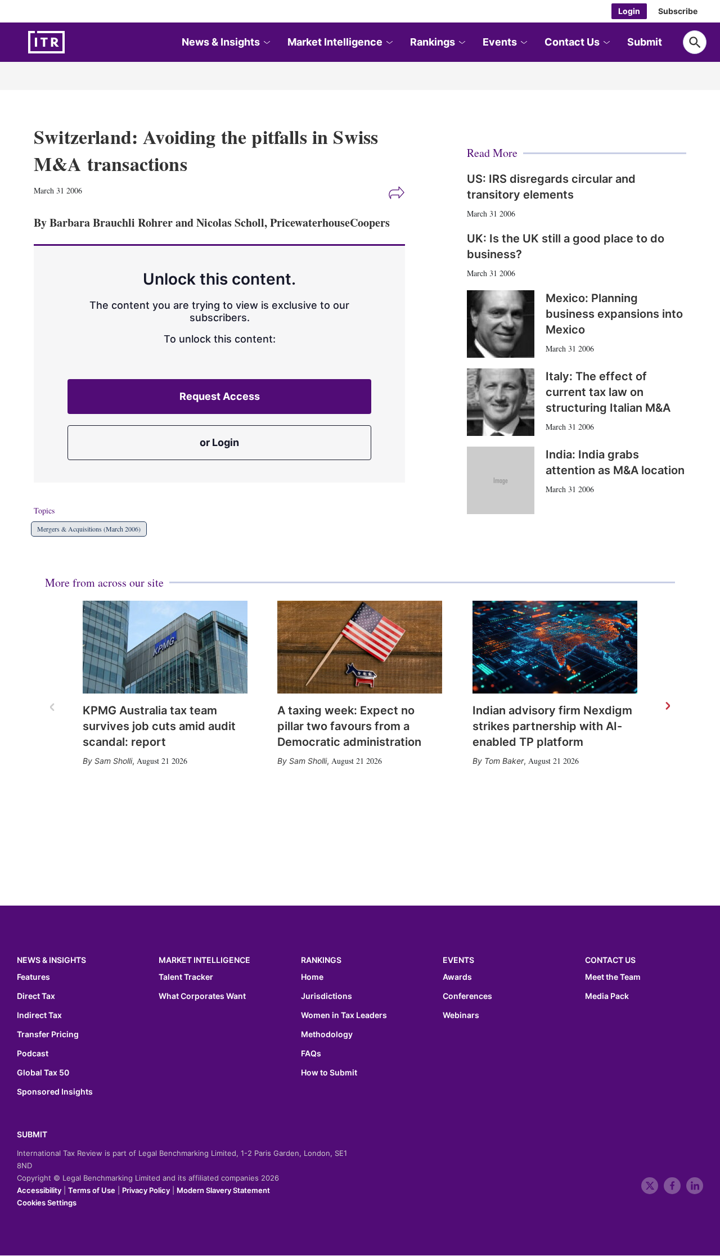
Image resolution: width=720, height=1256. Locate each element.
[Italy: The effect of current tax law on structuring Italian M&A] (500, 402)
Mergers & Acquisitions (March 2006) (89, 528)
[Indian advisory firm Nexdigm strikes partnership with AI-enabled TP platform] (554, 647)
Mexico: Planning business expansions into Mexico (614, 313)
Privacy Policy (146, 1190)
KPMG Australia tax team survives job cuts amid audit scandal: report (159, 726)
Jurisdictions (326, 996)
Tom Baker (504, 761)
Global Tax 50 (43, 1073)
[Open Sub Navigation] (266, 42)
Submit (644, 42)
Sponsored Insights (55, 1092)
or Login (219, 442)
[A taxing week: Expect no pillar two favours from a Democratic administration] (359, 647)
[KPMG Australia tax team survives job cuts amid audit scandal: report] (165, 647)
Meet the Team (613, 977)
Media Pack (607, 996)
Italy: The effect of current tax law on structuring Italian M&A (608, 392)
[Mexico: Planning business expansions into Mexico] (500, 324)
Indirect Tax (39, 1015)
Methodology (327, 1034)
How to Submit (329, 1073)
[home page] (73, 42)
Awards (457, 977)
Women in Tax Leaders (344, 1015)
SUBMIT (32, 1134)
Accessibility (39, 1190)
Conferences (467, 996)
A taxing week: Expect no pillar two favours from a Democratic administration (349, 726)
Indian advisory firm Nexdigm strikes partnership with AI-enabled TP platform (552, 726)
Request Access (219, 396)
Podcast (32, 1053)
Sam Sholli (113, 761)
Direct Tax (36, 996)
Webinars (461, 1015)
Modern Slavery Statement (223, 1190)
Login (629, 11)
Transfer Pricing (48, 1034)
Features (33, 977)
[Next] (667, 706)
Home (312, 977)
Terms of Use (91, 1190)
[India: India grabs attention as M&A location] (500, 480)
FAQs (311, 1053)
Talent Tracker (186, 977)
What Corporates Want (202, 996)
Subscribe (678, 11)
